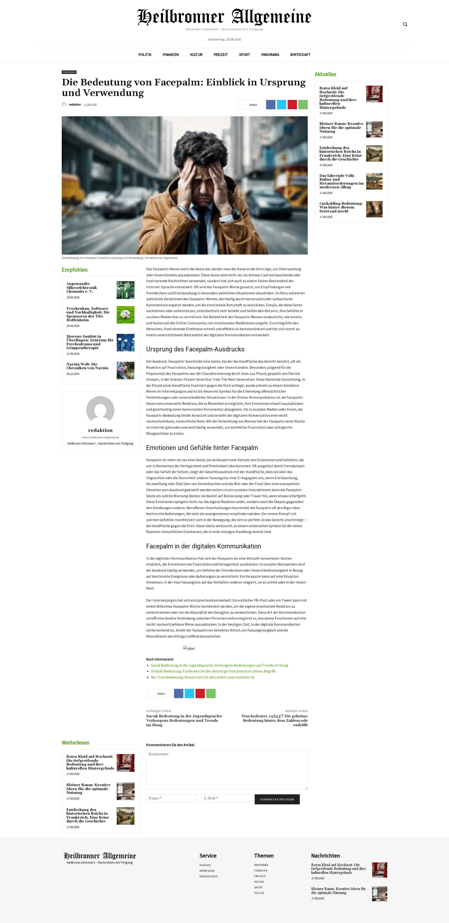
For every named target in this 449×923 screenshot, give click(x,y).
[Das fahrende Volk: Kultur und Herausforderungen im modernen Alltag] (374, 181)
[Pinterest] (292, 104)
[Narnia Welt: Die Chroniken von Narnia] (125, 370)
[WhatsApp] (303, 104)
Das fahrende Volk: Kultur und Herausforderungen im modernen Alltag (341, 182)
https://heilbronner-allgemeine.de (100, 437)
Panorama (69, 72)
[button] (405, 24)
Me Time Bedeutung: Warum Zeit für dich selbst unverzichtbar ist (203, 677)
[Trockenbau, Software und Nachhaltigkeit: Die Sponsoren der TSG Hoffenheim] (125, 315)
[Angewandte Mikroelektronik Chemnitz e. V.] (125, 290)
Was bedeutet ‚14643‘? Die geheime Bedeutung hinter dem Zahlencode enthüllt (275, 720)
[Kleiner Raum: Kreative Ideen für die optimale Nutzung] (125, 791)
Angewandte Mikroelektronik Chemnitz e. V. (81, 288)
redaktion (75, 104)
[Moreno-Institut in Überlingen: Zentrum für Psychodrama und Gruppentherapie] (125, 343)
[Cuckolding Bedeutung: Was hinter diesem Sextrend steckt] (374, 209)
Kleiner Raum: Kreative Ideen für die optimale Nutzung (88, 789)
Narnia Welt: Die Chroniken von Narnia (87, 366)
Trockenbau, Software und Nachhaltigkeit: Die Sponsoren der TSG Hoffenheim (88, 314)
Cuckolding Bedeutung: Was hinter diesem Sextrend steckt (341, 207)
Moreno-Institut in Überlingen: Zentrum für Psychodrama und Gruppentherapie (90, 342)
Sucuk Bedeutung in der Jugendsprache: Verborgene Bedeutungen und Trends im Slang (219, 665)
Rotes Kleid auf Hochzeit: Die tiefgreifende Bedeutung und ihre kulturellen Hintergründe (90, 763)
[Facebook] (270, 104)
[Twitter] (281, 104)
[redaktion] (65, 104)
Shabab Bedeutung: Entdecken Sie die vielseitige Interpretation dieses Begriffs (213, 671)
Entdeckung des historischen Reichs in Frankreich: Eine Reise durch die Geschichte (87, 816)
